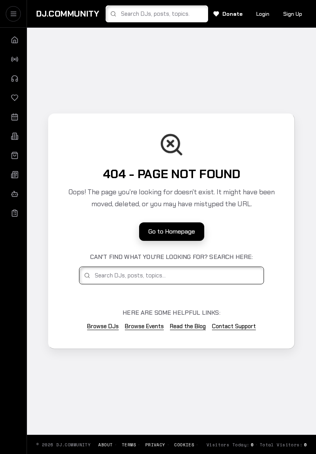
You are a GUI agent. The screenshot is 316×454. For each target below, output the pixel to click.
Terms (129, 445)
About (105, 445)
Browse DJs (103, 326)
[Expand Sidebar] (13, 14)
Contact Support (234, 326)
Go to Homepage (171, 231)
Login (262, 13)
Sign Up (292, 13)
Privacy (155, 445)
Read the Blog (188, 326)
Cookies (184, 445)
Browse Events (144, 326)
